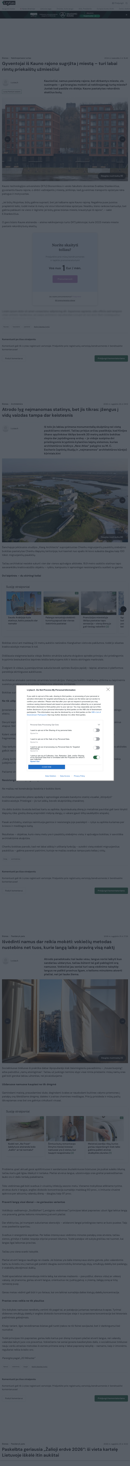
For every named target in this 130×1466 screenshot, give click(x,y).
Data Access (65, 776)
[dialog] (65, 733)
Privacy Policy (79, 776)
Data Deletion (50, 776)
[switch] (96, 730)
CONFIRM (46, 767)
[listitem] (65, 724)
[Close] (109, 690)
